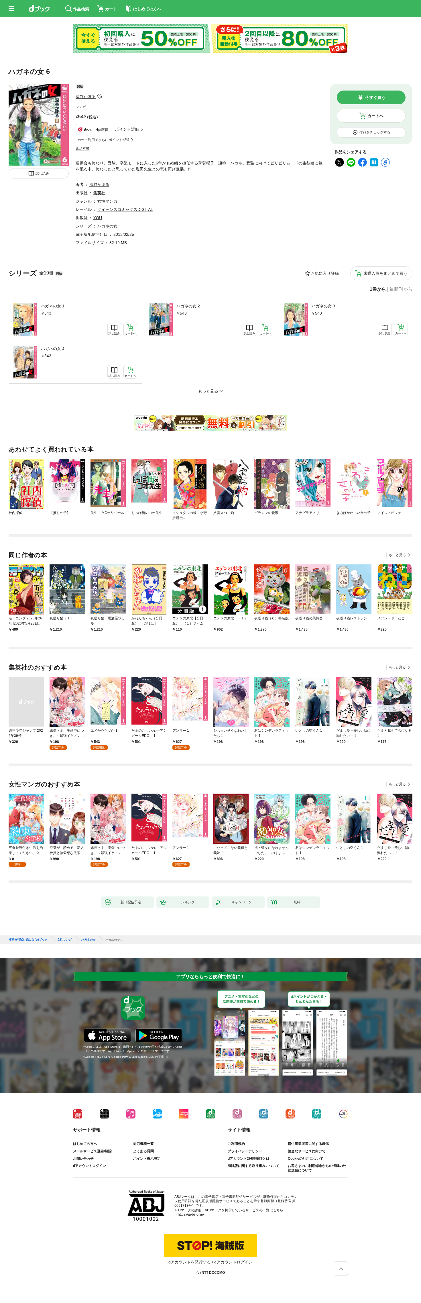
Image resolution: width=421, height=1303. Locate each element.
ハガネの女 (107, 226)
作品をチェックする (374, 132)
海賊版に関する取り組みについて (253, 1166)
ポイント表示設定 (147, 1159)
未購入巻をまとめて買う (385, 273)
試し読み (42, 173)
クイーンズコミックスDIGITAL (125, 209)
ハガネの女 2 (188, 306)
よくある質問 (143, 1151)
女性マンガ (107, 201)
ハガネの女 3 (323, 306)
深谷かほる (86, 96)
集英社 (99, 193)
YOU (97, 217)
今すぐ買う (375, 97)
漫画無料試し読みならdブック (28, 939)
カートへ (375, 115)
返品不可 (82, 149)
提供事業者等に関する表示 (308, 1144)
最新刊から (400, 289)
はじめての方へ (85, 1144)
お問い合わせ (83, 1159)
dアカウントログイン (89, 1166)
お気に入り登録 (325, 273)
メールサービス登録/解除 (92, 1151)
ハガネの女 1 (52, 306)
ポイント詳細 (127, 129)
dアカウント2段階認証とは (248, 1159)
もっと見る (397, 555)
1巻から (378, 289)
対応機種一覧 (143, 1144)
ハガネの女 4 (52, 348)
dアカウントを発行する (189, 1262)
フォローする (100, 96)
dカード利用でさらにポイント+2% (102, 140)
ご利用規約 (236, 1144)
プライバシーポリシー (245, 1151)
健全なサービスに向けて (307, 1151)
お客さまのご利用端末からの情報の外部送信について (317, 1168)
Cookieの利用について (305, 1159)
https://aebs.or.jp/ (191, 1214)
